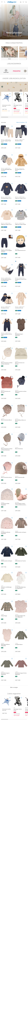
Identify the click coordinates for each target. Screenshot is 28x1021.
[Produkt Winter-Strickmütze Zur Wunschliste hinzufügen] (26, 434)
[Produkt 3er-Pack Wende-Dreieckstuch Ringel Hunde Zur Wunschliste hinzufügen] (12, 264)
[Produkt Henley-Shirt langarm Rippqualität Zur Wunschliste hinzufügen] (12, 658)
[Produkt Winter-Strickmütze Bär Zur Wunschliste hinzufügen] (26, 463)
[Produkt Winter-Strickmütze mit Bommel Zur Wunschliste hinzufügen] (26, 348)
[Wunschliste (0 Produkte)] (23, 2)
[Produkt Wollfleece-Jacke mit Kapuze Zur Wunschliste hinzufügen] (26, 517)
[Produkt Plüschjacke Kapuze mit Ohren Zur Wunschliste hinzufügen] (26, 155)
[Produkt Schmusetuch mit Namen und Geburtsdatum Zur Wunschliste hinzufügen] (9, 93)
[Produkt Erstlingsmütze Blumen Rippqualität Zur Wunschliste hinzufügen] (12, 517)
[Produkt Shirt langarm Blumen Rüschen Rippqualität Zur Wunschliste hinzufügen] (26, 601)
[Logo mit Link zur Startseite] (11, 2)
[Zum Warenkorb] (26, 2)
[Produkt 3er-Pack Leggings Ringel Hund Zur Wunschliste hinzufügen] (12, 126)
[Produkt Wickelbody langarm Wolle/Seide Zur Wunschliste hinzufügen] (26, 319)
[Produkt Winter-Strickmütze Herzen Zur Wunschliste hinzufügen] (12, 463)
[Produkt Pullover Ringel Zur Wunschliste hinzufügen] (12, 601)
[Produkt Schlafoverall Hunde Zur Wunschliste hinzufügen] (26, 293)
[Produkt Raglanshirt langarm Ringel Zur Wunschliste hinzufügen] (26, 210)
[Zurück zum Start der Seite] (26, 1011)
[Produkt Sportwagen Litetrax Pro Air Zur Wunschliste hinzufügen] (21, 93)
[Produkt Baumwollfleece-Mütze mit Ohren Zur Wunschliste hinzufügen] (26, 405)
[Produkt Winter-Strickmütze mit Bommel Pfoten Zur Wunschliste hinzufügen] (26, 377)
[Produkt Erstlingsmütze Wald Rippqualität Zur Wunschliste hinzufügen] (12, 489)
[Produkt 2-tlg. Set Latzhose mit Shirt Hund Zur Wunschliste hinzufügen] (12, 319)
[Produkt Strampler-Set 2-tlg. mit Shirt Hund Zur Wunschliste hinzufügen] (26, 264)
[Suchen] (4, 2)
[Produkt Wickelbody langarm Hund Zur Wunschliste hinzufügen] (12, 183)
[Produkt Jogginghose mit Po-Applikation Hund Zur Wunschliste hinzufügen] (12, 236)
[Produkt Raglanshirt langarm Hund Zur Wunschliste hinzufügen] (26, 183)
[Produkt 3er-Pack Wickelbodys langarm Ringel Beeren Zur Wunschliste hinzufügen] (26, 572)
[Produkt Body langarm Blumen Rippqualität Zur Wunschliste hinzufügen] (12, 630)
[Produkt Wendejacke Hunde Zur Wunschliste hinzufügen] (12, 293)
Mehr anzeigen (14, 687)
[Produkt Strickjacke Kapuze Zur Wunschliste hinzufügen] (26, 630)
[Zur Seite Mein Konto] (20, 2)
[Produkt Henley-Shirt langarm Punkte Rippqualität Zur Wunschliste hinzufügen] (26, 658)
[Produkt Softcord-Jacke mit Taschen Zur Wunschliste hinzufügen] (26, 546)
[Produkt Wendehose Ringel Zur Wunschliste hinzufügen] (26, 126)
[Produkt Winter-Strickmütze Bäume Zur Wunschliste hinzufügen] (12, 405)
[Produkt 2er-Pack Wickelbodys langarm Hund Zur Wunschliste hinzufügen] (12, 155)
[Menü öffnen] (2, 2)
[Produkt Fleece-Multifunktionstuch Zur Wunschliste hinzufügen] (26, 236)
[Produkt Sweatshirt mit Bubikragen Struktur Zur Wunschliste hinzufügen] (12, 572)
